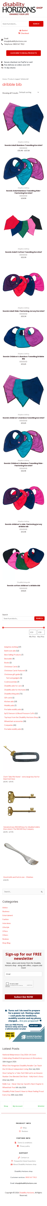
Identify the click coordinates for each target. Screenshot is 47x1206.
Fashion (5, 919)
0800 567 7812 (31, 1177)
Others (5, 935)
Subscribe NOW (23, 996)
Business (5, 911)
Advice (5, 908)
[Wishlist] (41, 1104)
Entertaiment (7, 915)
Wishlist (41, 1106)
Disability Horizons (26, 1193)
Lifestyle (5, 927)
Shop (6, 1106)
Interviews (6, 923)
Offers (5, 931)
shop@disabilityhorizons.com (26, 1183)
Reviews (5, 939)
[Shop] (6, 1104)
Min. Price (32, 637)
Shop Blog (6, 943)
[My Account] (17, 1104)
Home (4, 79)
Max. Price (40, 637)
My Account (18, 1106)
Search (36, 24)
